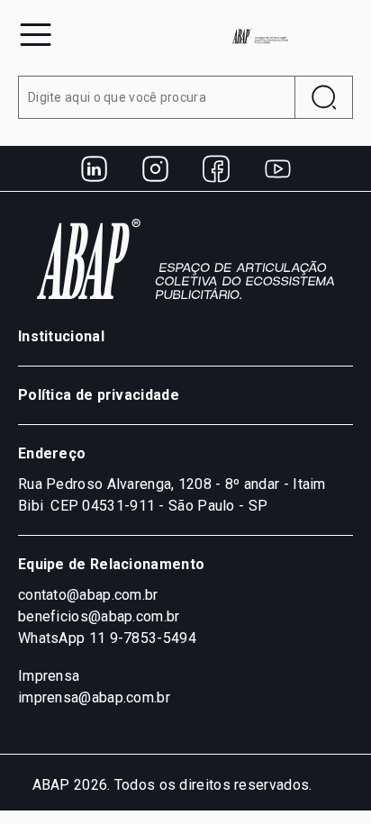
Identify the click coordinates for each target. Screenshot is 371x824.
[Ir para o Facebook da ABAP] (216, 168)
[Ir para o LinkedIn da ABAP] (93, 168)
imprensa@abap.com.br (94, 697)
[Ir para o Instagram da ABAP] (154, 168)
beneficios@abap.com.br (99, 616)
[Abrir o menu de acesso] (35, 34)
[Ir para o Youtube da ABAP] (277, 168)
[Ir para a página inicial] (260, 36)
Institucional (61, 336)
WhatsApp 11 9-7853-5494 (107, 638)
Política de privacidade (98, 394)
